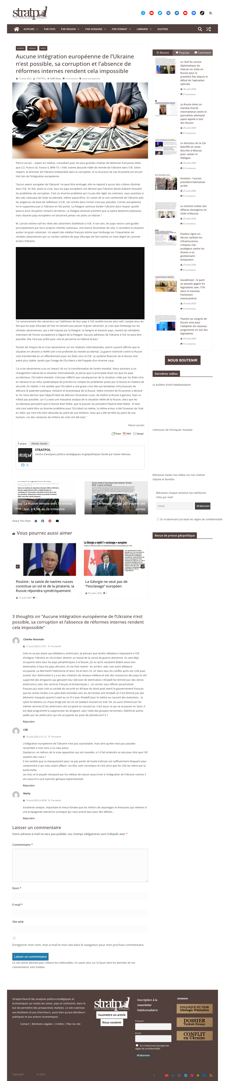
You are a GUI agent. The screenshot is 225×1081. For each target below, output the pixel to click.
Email (138, 1033)
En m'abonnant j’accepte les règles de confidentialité (191, 519)
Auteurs (29, 29)
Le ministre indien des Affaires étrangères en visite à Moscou (193, 209)
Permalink (56, 646)
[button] (36, 29)
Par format (119, 29)
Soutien (163, 29)
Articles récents (39, 443)
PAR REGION (68, 29)
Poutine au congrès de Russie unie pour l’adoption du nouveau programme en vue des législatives (194, 326)
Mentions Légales (42, 1024)
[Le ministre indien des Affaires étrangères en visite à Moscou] (166, 210)
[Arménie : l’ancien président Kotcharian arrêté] (166, 182)
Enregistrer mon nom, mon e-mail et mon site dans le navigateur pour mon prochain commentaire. (78, 945)
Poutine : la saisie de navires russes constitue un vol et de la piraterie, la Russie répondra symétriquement (45, 586)
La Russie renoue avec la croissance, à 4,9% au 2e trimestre (43, 506)
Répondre (29, 721)
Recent (164, 53)
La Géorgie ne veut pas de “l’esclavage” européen (106, 583)
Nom (16, 888)
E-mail (17, 905)
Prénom (139, 1021)
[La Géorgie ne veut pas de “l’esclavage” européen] (115, 543)
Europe (20, 48)
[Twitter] (27, 465)
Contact (24, 1024)
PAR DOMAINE (93, 29)
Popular (184, 53)
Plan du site (74, 1024)
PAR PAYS (49, 29)
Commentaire (22, 845)
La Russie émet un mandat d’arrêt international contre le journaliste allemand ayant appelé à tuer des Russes (193, 113)
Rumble (169, 479)
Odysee (157, 479)
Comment (204, 53)
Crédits (59, 1024)
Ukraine (32, 48)
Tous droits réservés (59, 1074)
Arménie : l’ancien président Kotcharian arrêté (192, 182)
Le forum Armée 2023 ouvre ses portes (117, 506)
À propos (22, 443)
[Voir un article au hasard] (208, 29)
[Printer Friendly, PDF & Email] (127, 433)
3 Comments (71, 78)
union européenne (91, 78)
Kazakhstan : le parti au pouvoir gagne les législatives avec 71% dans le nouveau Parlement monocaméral (192, 289)
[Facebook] (23, 465)
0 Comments (189, 94)
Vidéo (43, 48)
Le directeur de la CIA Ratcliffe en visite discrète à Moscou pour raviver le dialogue (193, 150)
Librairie (142, 29)
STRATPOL (41, 78)
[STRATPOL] (16, 29)
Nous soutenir (111, 1022)
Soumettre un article (112, 1015)
